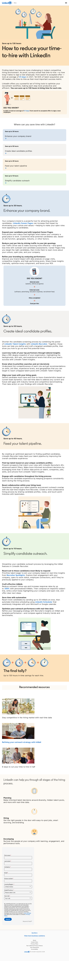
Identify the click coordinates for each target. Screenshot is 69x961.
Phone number (8, 878)
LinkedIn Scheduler (43, 602)
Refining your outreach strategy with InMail (21, 742)
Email (5, 872)
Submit (8, 919)
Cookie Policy (34, 942)
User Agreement (34, 947)
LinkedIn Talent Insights (15, 344)
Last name (7, 861)
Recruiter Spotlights (16, 575)
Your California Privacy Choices (34, 945)
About (34, 940)
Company (7, 867)
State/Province (8, 890)
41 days (22, 77)
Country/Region (8, 884)
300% (7, 589)
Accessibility (34, 949)
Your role (6, 896)
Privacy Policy (34, 944)
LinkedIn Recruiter (39, 344)
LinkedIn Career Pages (23, 223)
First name (7, 855)
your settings (27, 913)
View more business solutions (34, 936)
